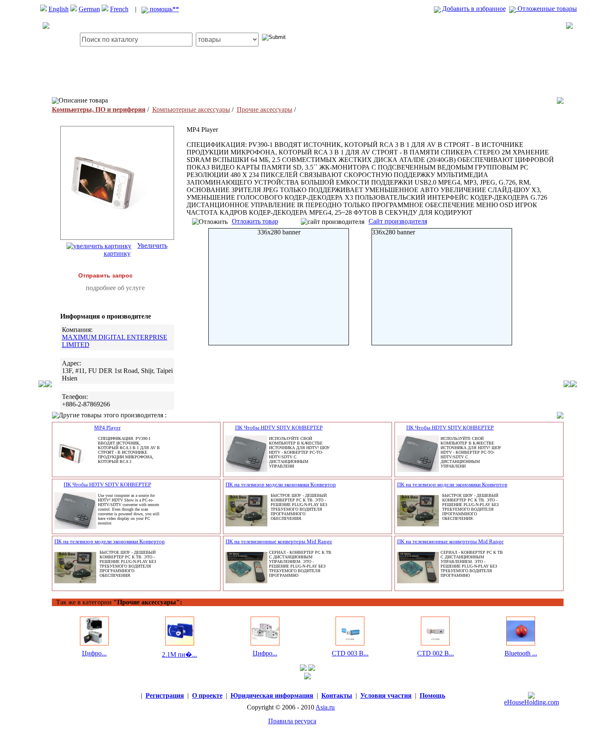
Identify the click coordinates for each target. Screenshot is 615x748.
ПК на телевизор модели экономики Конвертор (281, 484)
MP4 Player (107, 427)
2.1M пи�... (179, 654)
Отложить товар (255, 221)
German (89, 9)
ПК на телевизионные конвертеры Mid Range (279, 541)
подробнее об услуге (115, 287)
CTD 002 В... (435, 653)
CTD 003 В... (350, 653)
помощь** (163, 9)
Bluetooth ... (521, 653)
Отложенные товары (546, 8)
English (59, 9)
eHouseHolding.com (531, 702)
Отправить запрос (105, 275)
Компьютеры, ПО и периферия (99, 109)
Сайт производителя (398, 221)
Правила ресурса (292, 721)
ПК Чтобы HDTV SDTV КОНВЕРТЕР (279, 427)
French (119, 9)
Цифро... (94, 653)
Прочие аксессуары (264, 109)
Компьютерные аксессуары (191, 109)
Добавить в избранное (473, 8)
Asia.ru (325, 707)
